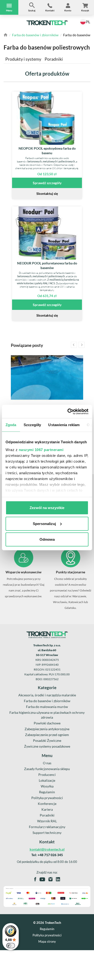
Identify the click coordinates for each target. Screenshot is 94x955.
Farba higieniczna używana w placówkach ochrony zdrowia (47, 714)
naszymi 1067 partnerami (41, 449)
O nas (47, 763)
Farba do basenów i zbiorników (35, 35)
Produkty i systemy (23, 59)
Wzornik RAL (47, 821)
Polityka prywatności (47, 798)
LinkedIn (58, 879)
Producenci (47, 775)
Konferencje (47, 804)
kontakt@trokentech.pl (47, 849)
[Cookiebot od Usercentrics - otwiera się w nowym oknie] (67, 411)
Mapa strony (47, 941)
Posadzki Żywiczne (47, 740)
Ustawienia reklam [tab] (64, 425)
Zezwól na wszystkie (47, 508)
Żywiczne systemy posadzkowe (47, 746)
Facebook (35, 879)
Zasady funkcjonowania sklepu (47, 769)
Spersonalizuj (44, 523)
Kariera (47, 809)
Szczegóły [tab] (32, 425)
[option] (47, 400)
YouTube (42, 879)
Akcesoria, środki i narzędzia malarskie (47, 695)
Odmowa (47, 539)
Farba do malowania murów (47, 707)
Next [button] (82, 345)
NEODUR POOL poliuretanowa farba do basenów (47, 265)
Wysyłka (47, 786)
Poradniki (54, 59)
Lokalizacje (47, 780)
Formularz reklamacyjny (47, 827)
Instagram (50, 879)
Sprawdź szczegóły (47, 183)
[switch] (10, 945)
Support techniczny (47, 833)
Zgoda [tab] (11, 425)
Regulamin (47, 792)
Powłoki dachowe (47, 723)
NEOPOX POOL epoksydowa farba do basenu (47, 150)
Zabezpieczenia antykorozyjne (47, 729)
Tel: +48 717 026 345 (47, 855)
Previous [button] (74, 345)
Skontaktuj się (47, 193)
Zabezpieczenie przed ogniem (47, 735)
